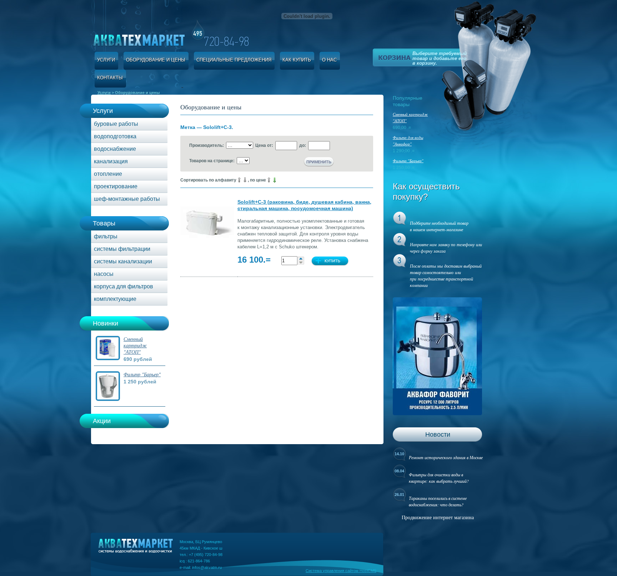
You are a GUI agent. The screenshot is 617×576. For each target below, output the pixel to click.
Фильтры (105, 236)
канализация (111, 161)
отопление (108, 174)
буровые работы (116, 124)
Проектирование (115, 186)
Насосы (104, 274)
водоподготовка (115, 136)
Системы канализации (123, 261)
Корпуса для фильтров (123, 286)
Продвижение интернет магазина (438, 517)
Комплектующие (115, 299)
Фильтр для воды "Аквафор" (408, 141)
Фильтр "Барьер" (142, 374)
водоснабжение (115, 149)
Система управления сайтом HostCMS (341, 570)
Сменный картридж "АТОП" (135, 345)
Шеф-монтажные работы (127, 199)
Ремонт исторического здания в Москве (446, 457)
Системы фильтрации (122, 249)
